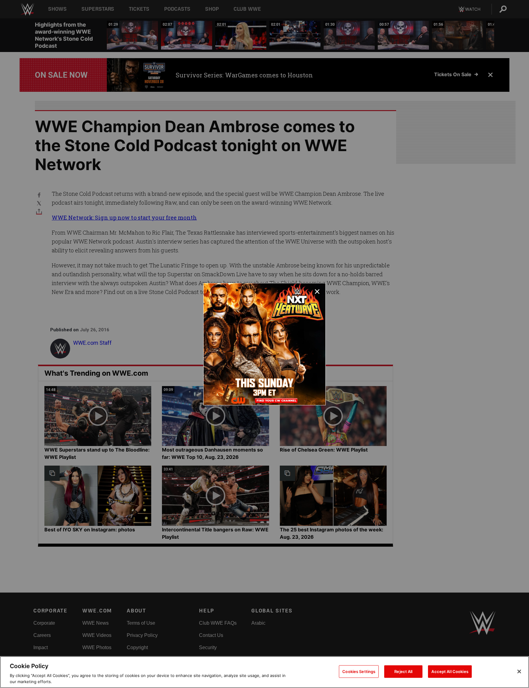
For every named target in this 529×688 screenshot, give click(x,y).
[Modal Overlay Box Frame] (264, 344)
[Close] (519, 671)
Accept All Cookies (449, 671)
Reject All (403, 671)
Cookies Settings (358, 671)
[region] (264, 672)
